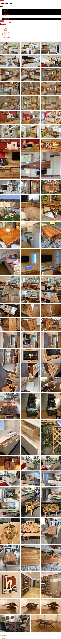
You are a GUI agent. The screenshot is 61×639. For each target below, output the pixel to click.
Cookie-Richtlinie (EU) (7, 19)
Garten (4, 12)
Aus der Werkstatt (4, 16)
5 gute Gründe (4, 15)
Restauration (5, 13)
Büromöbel (5, 30)
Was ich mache (4, 8)
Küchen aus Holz (6, 9)
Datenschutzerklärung (7, 18)
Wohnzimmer (5, 10)
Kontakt (3, 17)
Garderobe (5, 11)
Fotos (2, 34)
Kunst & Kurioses (6, 14)
